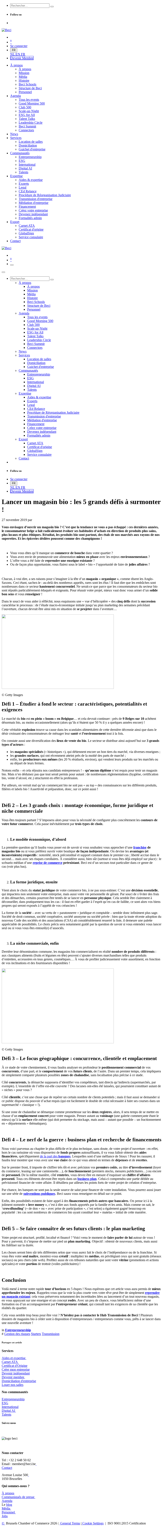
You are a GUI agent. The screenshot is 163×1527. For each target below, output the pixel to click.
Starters (36, 1334)
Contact (7, 1468)
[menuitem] (12, 54)
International (10, 1407)
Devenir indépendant (16, 1373)
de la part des (55, 1156)
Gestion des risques (17, 1334)
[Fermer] (3, 272)
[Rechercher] (52, 6)
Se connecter (18, 46)
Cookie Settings (93, 1523)
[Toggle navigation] (12, 265)
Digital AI (8, 1410)
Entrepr (13, 1399)
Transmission (50, 1334)
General (69, 1523)
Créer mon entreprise (16, 1369)
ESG (5, 1403)
